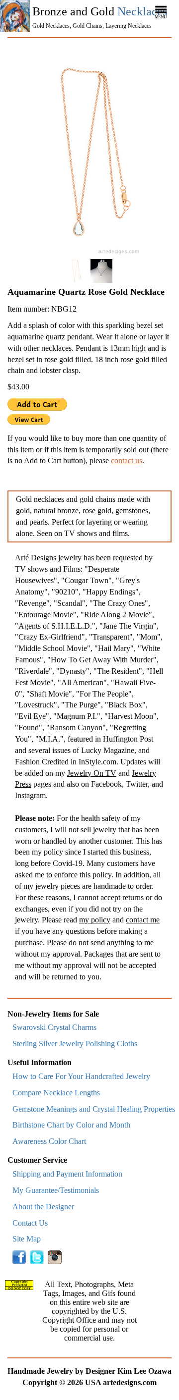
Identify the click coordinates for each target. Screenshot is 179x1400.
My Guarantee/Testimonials (55, 1190)
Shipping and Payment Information (67, 1174)
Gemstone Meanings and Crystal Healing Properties (93, 1109)
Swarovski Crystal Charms (54, 1027)
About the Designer (43, 1206)
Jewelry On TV (91, 773)
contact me (143, 919)
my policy (94, 919)
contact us (126, 460)
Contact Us (30, 1223)
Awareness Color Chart (49, 1141)
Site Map (26, 1239)
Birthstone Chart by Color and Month (71, 1125)
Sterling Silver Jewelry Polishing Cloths (74, 1043)
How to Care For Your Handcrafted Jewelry (81, 1076)
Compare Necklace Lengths (56, 1092)
